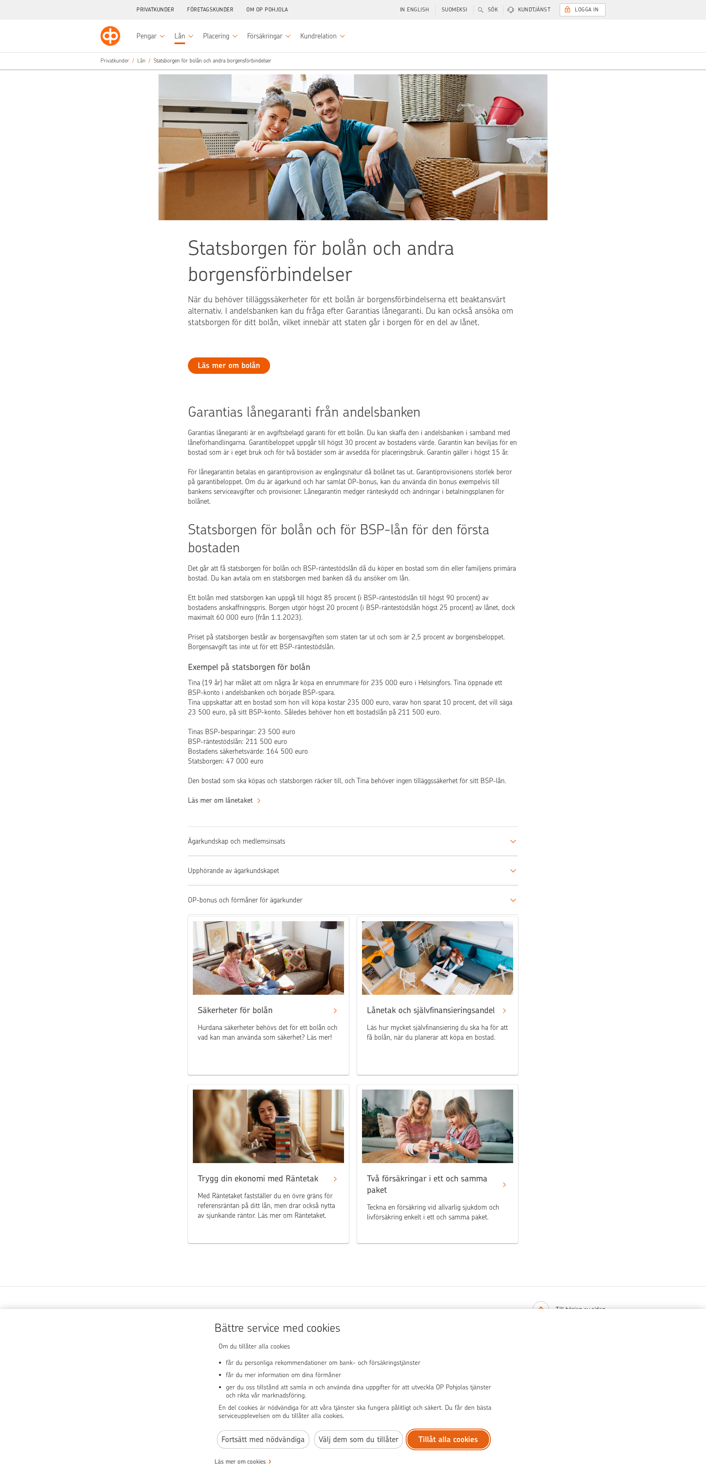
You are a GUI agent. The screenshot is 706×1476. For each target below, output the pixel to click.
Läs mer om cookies (240, 1461)
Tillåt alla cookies (448, 1439)
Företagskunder (210, 10)
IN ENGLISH (414, 10)
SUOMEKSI (454, 10)
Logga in (587, 10)
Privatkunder (155, 10)
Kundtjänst (534, 10)
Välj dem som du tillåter (358, 1439)
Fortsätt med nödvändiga (263, 1439)
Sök (493, 10)
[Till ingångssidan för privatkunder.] (110, 36)
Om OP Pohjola (267, 10)
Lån (141, 61)
